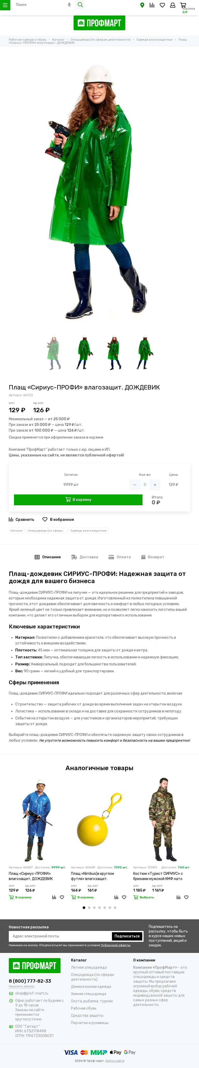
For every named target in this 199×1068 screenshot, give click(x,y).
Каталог (17, 530)
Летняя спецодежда (89, 967)
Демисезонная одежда (91, 986)
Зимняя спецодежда (88, 994)
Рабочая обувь (83, 1008)
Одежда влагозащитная (88, 530)
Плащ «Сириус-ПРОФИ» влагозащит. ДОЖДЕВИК (31, 876)
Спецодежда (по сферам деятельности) (47, 530)
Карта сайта (114, 1061)
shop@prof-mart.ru (31, 993)
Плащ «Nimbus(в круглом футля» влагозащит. (92, 876)
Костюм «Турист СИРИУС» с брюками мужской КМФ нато (158, 876)
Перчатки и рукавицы (90, 1023)
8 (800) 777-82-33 (30, 981)
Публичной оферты (115, 945)
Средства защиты (87, 1015)
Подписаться (127, 936)
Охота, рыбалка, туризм (92, 1001)
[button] (84, 907)
